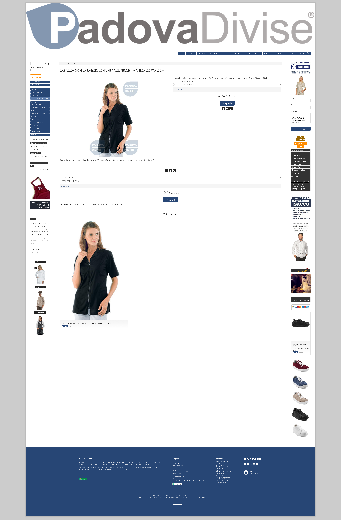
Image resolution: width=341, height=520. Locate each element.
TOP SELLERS (35, 135)
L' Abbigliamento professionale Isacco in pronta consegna (189, 480)
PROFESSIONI (36, 132)
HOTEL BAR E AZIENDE (39, 107)
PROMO (290, 53)
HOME (181, 53)
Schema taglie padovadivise (180, 472)
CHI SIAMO (191, 53)
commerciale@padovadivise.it (197, 497)
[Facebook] (245, 459)
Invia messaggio (301, 129)
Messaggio (294, 111)
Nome (293, 98)
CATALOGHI (279, 53)
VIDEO (174, 475)
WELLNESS (213, 53)
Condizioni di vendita (178, 467)
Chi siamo (175, 468)
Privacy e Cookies (177, 465)
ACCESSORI (35, 120)
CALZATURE (35, 116)
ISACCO (122, 204)
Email (292, 105)
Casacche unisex (37, 95)
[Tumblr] (256, 459)
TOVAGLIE (268, 53)
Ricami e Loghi (176, 473)
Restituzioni (175, 478)
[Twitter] (248, 459)
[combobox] (227, 81)
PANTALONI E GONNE (38, 113)
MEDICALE (202, 53)
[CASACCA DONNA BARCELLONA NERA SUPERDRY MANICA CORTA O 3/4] (114, 118)
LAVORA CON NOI (178, 477)
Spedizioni (175, 482)
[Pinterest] (253, 459)
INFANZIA (257, 53)
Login (174, 470)
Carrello (175, 463)
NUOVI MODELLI (37, 82)
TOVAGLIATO (35, 126)
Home (174, 461)
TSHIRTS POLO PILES (38, 129)
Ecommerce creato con (170, 504)
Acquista (227, 103)
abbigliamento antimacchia (107, 204)
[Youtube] (260, 459)
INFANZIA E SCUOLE (38, 123)
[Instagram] (251, 459)
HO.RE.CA (235, 53)
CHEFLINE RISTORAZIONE (36, 103)
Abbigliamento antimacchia (75, 63)
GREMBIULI (246, 53)
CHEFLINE (224, 53)
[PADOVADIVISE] (170, 29)
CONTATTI (300, 53)
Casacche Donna (37, 92)
